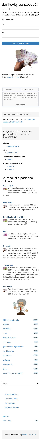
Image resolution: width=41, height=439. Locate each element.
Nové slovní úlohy (11, 394)
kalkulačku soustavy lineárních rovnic (19, 120)
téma (20, 369)
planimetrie (20, 355)
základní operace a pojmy (20, 373)
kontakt (24, 434)
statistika (20, 360)
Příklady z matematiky (20, 320)
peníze (10, 159)
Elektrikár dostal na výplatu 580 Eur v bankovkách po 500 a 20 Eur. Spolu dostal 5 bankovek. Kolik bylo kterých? (21, 235)
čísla (20, 333)
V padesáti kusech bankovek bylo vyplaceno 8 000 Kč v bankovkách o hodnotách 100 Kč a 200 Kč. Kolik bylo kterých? (20, 190)
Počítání (6, 416)
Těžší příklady (10, 403)
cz (33, 434)
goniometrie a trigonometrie (20, 346)
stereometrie (20, 364)
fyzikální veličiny (20, 337)
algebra (20, 324)
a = (3, 24)
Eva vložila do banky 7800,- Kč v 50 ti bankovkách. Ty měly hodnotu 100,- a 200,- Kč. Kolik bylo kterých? (19, 290)
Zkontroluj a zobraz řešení (20, 43)
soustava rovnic (13, 146)
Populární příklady (11, 398)
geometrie (20, 342)
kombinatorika (20, 351)
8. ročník (10, 166)
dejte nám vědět (13, 77)
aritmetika (20, 329)
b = (3, 32)
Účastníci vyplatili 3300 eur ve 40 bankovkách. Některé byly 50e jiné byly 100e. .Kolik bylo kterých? (20, 220)
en (30, 434)
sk (35, 434)
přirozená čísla (12, 152)
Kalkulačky (20, 420)
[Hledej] (37, 383)
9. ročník (10, 169)
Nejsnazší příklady (12, 407)
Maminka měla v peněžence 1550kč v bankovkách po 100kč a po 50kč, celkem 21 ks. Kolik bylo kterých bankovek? (20, 206)
